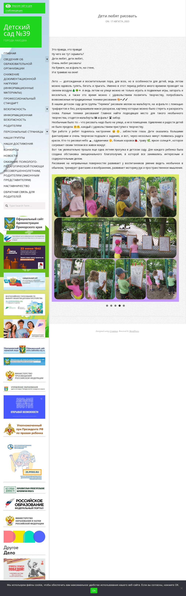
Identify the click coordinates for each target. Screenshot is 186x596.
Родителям (12, 125)
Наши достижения (18, 143)
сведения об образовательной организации (18, 63)
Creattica (114, 331)
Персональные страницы (23, 131)
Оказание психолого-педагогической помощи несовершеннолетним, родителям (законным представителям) (24, 171)
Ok (94, 590)
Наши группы (14, 137)
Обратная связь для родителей (19, 194)
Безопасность (15, 109)
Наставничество (16, 186)
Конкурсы (11, 149)
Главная (10, 53)
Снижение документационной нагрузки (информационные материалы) (20, 83)
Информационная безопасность (18, 117)
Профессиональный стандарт (19, 101)
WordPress (134, 331)
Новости (10, 155)
